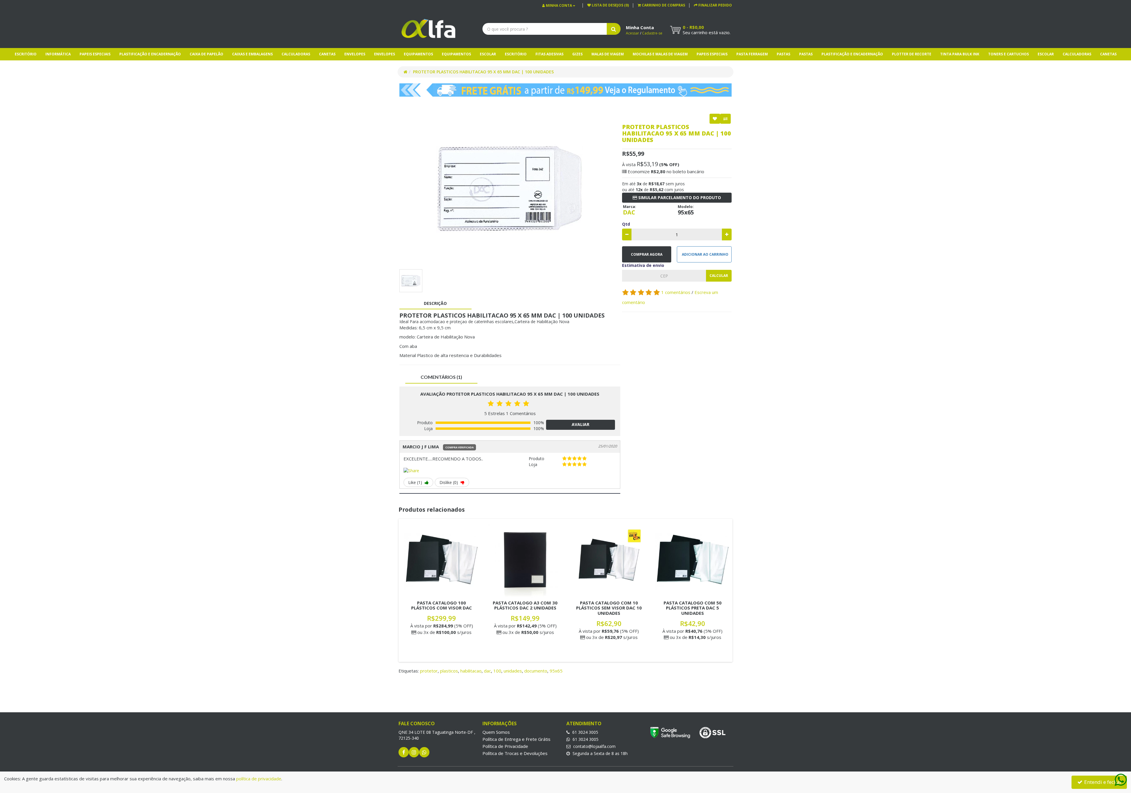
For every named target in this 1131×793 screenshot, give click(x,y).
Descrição (435, 303)
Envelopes (354, 54)
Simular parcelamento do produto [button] (679, 197)
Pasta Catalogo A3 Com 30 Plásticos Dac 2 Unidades (525, 605)
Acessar (632, 33)
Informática (58, 54)
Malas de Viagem (607, 54)
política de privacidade (258, 779)
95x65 (556, 671)
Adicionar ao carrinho (705, 254)
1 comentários (676, 292)
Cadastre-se (652, 33)
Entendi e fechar (1102, 782)
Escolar (488, 54)
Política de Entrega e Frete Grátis (516, 739)
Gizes (577, 54)
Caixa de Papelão (206, 54)
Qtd (626, 224)
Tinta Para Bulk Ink (959, 54)
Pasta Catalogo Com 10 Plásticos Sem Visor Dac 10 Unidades (609, 608)
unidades (513, 671)
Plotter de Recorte (911, 54)
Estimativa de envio (643, 265)
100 (497, 671)
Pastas (783, 54)
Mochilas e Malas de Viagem (660, 54)
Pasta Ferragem (752, 54)
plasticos (449, 671)
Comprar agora (646, 254)
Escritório (26, 54)
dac (487, 671)
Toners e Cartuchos (1008, 54)
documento (535, 671)
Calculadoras (296, 54)
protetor (429, 671)
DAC (629, 212)
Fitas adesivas (549, 54)
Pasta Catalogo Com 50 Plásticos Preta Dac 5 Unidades (693, 608)
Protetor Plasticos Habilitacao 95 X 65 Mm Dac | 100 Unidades (483, 72)
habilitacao (471, 671)
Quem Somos (496, 732)
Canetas (327, 54)
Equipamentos (418, 54)
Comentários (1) (441, 377)
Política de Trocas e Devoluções (515, 753)
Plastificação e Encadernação (150, 54)
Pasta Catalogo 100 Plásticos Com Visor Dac (441, 605)
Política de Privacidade (505, 746)
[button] (661, 5)
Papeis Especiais (95, 54)
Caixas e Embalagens (252, 54)
